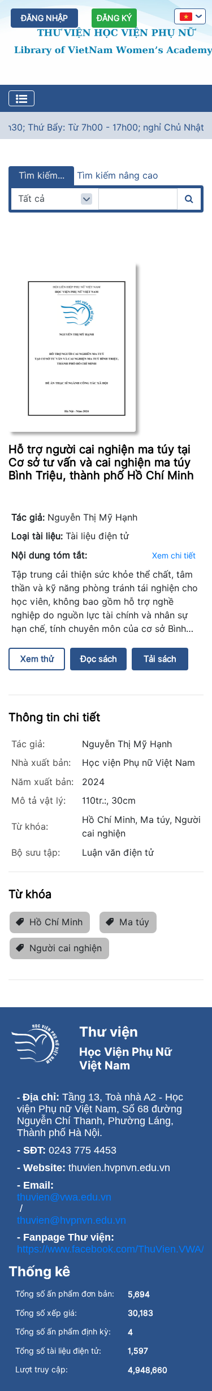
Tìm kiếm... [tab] (41, 175)
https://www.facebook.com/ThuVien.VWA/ (110, 1249)
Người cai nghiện (65, 948)
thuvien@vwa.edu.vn (64, 1197)
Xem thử (37, 659)
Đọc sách (98, 659)
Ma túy (134, 922)
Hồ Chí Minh (56, 922)
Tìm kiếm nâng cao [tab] (117, 175)
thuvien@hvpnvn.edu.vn (71, 1220)
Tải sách (160, 659)
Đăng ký (114, 18)
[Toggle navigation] (21, 98)
